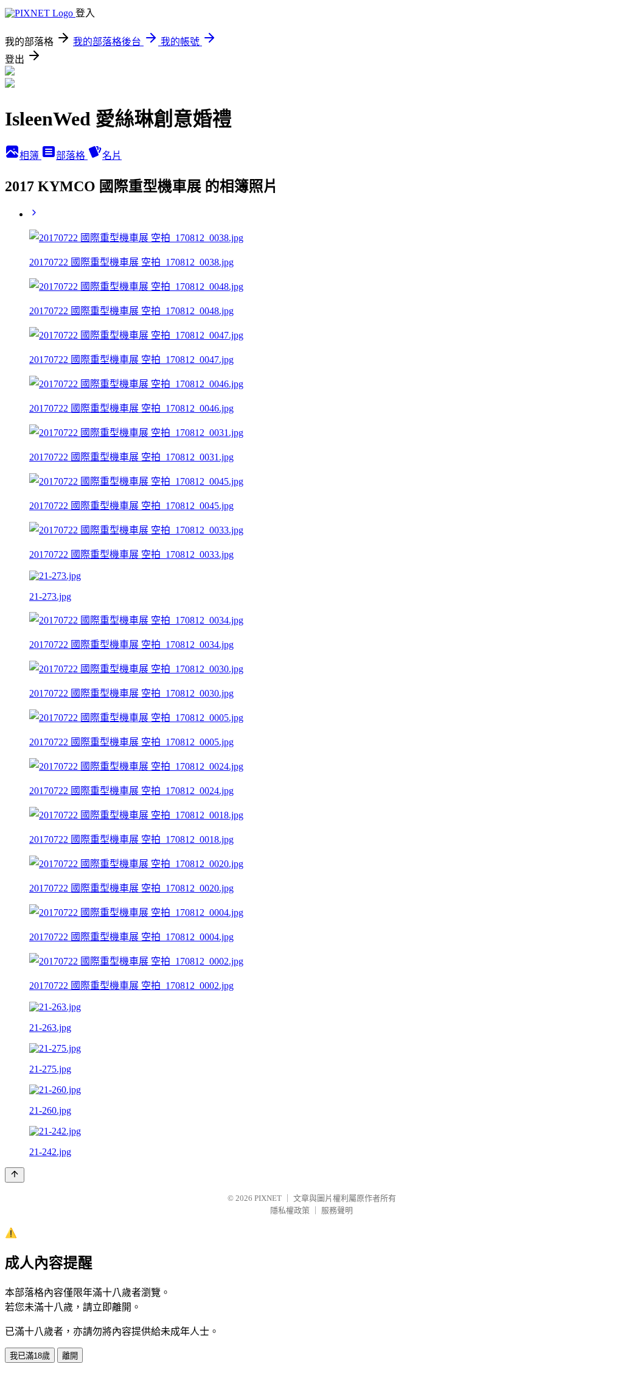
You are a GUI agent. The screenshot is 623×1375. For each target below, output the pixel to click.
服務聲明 (337, 1210)
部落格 (72, 155)
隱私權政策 (290, 1210)
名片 (112, 155)
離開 (70, 1355)
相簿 (30, 155)
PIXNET (268, 1198)
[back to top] (14, 1175)
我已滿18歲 (30, 1355)
